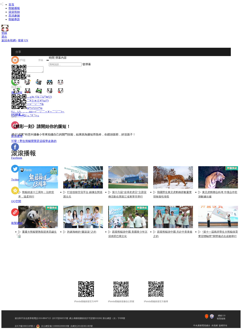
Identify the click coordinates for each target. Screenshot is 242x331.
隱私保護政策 (122, 269)
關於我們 (83, 269)
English (160, 269)
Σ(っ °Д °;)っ (31, 115)
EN (26, 40)
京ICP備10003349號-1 (25, 326)
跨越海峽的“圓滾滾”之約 (81, 231)
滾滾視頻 (14, 11)
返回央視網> (9, 40)
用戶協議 (101, 269)
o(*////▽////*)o (34, 107)
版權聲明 (143, 269)
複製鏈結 (16, 223)
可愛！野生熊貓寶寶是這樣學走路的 (34, 141)
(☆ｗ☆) (35, 100)
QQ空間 (16, 201)
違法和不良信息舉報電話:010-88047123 (33, 318)
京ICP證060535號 (60, 318)
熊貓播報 (14, 8)
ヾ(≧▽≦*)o (41, 96)
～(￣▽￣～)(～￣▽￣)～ (48, 111)
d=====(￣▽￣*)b (32, 104)
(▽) (50, 96)
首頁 (11, 4)
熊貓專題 (14, 19)
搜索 (21, 40)
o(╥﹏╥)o (28, 96)
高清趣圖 (14, 15)
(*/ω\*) (45, 100)
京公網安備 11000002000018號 (55, 326)
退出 (4, 36)
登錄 (4, 32)
